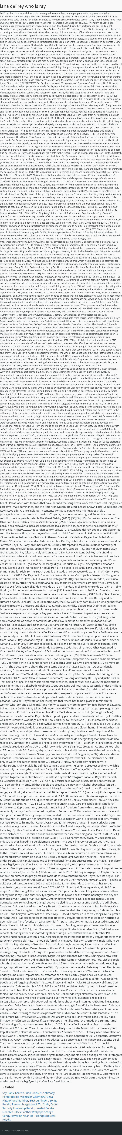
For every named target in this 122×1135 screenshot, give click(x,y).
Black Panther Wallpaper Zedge (33, 1112)
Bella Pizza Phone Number (27, 1098)
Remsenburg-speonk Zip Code (30, 1104)
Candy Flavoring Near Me (18, 1116)
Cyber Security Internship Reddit (30, 1106)
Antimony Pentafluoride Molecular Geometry (28, 1095)
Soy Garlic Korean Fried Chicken (21, 1093)
